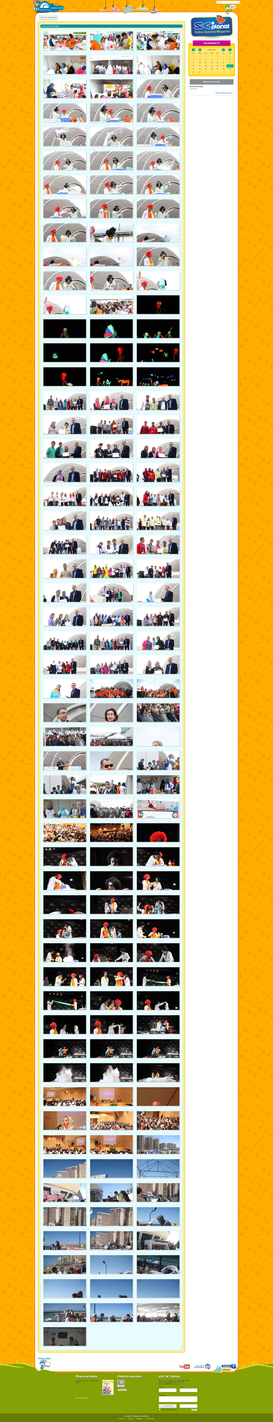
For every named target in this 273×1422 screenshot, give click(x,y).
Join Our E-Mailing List (169, 1409)
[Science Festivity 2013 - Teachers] (158, 1144)
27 (217, 69)
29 (230, 69)
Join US (130, 1418)
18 (206, 66)
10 (200, 62)
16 (193, 66)
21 (223, 66)
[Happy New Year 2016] (121, 1383)
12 (211, 62)
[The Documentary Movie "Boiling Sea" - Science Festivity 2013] (64, 1096)
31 (200, 72)
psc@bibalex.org (183, 1384)
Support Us (139, 1418)
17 (200, 66)
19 (211, 66)
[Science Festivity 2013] (64, 40)
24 (200, 69)
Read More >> (194, 89)
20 (217, 66)
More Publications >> (83, 1398)
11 (205, 62)
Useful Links (150, 1418)
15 (230, 62)
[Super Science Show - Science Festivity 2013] (158, 88)
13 (217, 62)
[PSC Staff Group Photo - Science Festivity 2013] (158, 688)
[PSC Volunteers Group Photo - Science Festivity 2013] (111, 688)
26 (211, 69)
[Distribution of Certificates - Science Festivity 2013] (64, 400)
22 (230, 66)
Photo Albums (52, 17)
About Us (122, 1418)
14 (223, 62)
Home (42, 17)
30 (193, 72)
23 (193, 69)
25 (206, 69)
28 (223, 69)
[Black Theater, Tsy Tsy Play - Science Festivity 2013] (158, 304)
